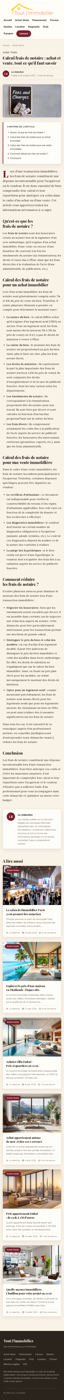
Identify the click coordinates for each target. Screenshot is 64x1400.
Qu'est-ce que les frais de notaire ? (27, 132)
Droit (45, 26)
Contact (23, 33)
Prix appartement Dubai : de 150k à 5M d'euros (22, 1215)
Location (20, 26)
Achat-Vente (22, 20)
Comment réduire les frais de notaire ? (29, 153)
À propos (8, 33)
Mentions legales (12, 1364)
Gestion (8, 26)
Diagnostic (34, 26)
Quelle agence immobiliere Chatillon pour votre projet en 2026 (29, 1291)
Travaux (54, 20)
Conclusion (15, 158)
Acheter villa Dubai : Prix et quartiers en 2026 (22, 1063)
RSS (25, 1364)
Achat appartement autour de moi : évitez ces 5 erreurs (24, 1139)
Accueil (8, 20)
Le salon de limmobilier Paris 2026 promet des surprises (25, 912)
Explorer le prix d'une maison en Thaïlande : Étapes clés (25, 988)
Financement (39, 20)
